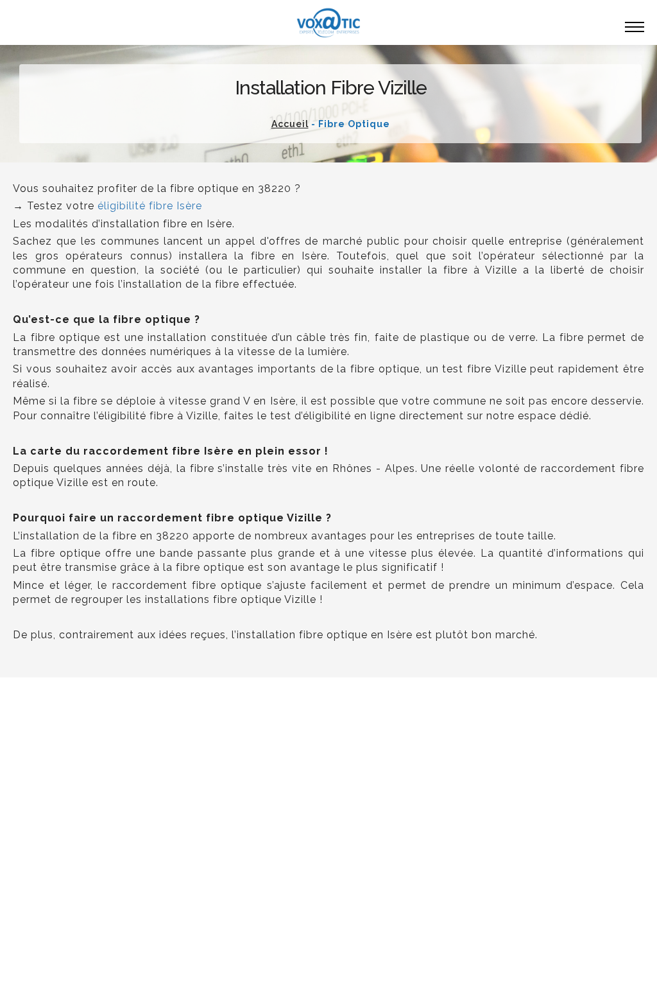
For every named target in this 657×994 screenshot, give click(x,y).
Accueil (290, 124)
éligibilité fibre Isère (150, 206)
